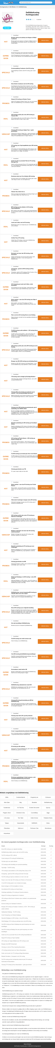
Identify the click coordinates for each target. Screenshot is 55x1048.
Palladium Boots (48, 818)
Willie (6, 797)
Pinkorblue (7, 828)
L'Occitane (7, 818)
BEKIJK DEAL (45, 40)
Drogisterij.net (34, 797)
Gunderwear (7, 807)
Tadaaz (7, 823)
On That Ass (20, 807)
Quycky (48, 807)
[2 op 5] (27, 19)
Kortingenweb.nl (4, 7)
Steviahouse (48, 828)
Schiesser (48, 797)
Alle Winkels (12, 7)
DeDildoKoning (22, 7)
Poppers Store (7, 812)
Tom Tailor (20, 818)
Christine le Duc (20, 812)
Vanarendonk (20, 823)
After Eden (7, 802)
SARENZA (34, 823)
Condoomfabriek (20, 797)
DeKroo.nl (20, 828)
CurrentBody (34, 812)
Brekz (48, 823)
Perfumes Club (34, 828)
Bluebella (34, 802)
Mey (20, 802)
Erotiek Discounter (34, 807)
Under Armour (34, 818)
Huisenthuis (7, 833)
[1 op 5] (27, 19)
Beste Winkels (27, 1044)
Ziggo (48, 812)
